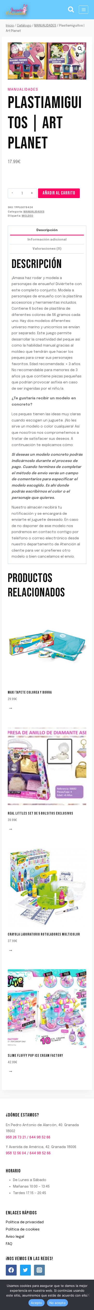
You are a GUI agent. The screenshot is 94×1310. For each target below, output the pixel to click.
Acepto (36, 1303)
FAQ (9, 1244)
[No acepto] (88, 1294)
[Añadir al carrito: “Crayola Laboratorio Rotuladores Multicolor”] (11, 950)
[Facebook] (11, 1270)
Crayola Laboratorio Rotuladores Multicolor (44, 934)
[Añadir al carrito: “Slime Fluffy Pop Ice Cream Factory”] (11, 1072)
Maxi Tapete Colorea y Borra (30, 692)
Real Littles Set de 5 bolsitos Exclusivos (40, 813)
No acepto (57, 1303)
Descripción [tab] (47, 230)
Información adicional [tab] (47, 239)
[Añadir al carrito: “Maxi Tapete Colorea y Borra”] (11, 708)
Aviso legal (15, 1237)
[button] (80, 48)
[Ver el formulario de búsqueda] (71, 9)
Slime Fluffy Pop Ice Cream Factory (35, 1055)
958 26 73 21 (16, 1137)
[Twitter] (25, 1270)
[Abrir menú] (83, 9)
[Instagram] (39, 1270)
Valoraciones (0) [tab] (47, 248)
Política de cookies (23, 1229)
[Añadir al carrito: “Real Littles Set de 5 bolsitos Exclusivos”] (11, 829)
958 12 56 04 (16, 1153)
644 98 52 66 (39, 1137)
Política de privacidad (25, 1222)
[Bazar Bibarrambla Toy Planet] (16, 9)
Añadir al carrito (59, 193)
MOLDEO (27, 216)
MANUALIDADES (23, 90)
